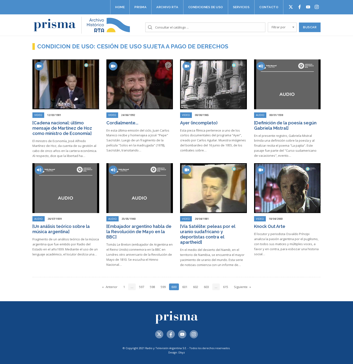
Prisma (140, 7)
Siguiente (241, 287)
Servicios (241, 7)
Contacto (268, 7)
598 (152, 287)
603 (206, 287)
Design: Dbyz (176, 352)
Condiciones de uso (205, 7)
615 (225, 287)
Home (120, 7)
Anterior (111, 287)
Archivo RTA (167, 7)
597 (141, 287)
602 (195, 287)
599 (163, 287)
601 (184, 287)
